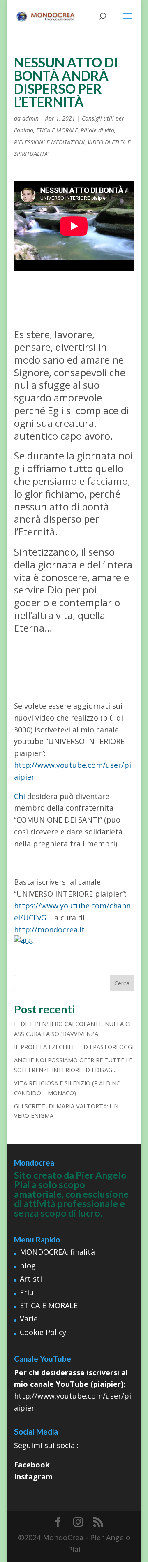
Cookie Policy (43, 1332)
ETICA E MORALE (57, 130)
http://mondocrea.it (49, 929)
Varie (29, 1318)
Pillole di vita (97, 130)
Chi (19, 796)
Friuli (29, 1292)
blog (28, 1265)
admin (30, 118)
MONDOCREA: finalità (57, 1252)
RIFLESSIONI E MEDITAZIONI (49, 142)
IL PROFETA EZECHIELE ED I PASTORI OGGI (74, 1047)
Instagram (33, 1476)
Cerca (122, 983)
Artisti (31, 1279)
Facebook (32, 1464)
